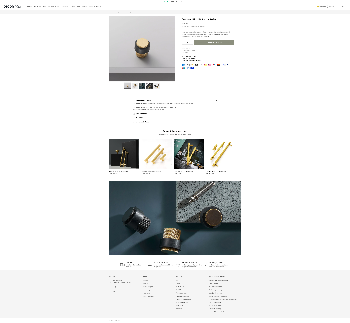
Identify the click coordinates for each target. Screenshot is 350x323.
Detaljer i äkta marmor (215, 293)
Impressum (179, 308)
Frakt (192, 26)
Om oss (178, 283)
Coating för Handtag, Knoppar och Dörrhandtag (223, 299)
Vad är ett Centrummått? (216, 312)
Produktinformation (143, 100)
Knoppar (145, 283)
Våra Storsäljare (213, 283)
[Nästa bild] (239, 157)
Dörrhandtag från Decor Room (218, 296)
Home (110, 12)
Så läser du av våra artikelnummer (218, 280)
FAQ (177, 280)
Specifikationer (141, 114)
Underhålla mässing (215, 308)
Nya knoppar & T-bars (215, 286)
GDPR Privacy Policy (182, 302)
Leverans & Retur (142, 122)
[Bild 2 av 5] (135, 86)
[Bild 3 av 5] (142, 86)
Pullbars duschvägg (148, 296)
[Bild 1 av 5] (127, 86)
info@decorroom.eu (119, 287)
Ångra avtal (179, 305)
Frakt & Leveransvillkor (182, 290)
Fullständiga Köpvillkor (182, 296)
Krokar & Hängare (148, 286)
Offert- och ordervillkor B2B (184, 299)
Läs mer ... (207, 36)
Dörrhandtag (146, 290)
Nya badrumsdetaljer (215, 302)
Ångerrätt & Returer (181, 293)
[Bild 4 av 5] (149, 86)
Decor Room (117, 320)
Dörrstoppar (146, 293)
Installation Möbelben (215, 305)
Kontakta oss (180, 286)
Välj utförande (141, 118)
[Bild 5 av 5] (156, 86)
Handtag (145, 280)
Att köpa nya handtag (215, 290)
